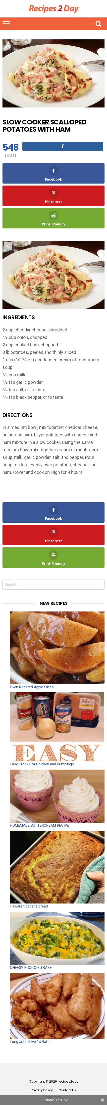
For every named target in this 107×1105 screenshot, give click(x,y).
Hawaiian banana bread (29, 906)
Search (98, 23)
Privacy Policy (42, 1090)
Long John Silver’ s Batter (31, 1041)
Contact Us (67, 1090)
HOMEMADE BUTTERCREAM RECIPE (39, 825)
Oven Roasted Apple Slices (32, 687)
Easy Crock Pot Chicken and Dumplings (42, 764)
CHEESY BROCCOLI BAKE (31, 967)
